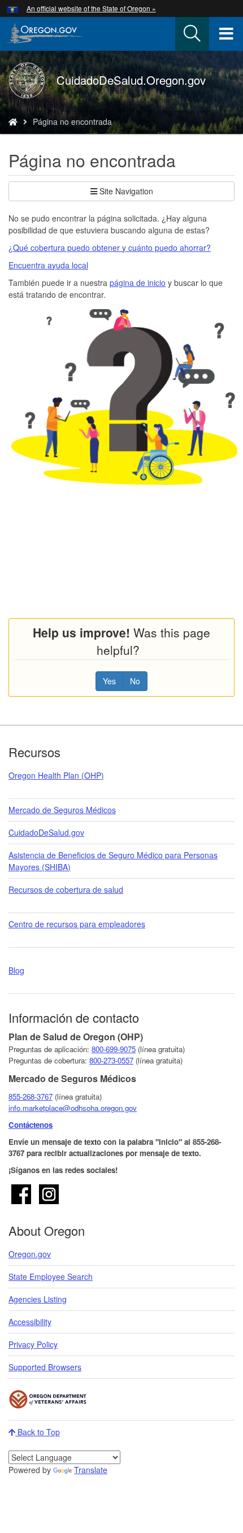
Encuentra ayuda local (48, 265)
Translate (90, 1469)
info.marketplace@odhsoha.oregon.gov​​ (72, 1107)
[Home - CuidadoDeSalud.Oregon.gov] (13, 121)
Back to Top (37, 1432)
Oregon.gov (29, 1254)
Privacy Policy (33, 1344)
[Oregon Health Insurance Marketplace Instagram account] (49, 1192)
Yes (109, 681)
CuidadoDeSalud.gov (46, 832)
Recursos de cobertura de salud (65, 889)
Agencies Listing (37, 1299)
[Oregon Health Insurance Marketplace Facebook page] (21, 1192)
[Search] (192, 34)
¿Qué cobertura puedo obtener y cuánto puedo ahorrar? (109, 247)
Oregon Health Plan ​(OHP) (56, 775)
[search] (192, 34)
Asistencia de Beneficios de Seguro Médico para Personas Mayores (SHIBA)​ (113, 860)
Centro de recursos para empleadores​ (76, 924)
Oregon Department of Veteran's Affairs (48, 1399)
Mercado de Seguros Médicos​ (62, 809)
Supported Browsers (44, 1367)
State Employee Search (50, 1276)
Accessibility (29, 1321)
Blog (16, 970)
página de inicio (138, 282)
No (135, 681)
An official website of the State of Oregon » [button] (91, 8)
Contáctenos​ (30, 1124)
